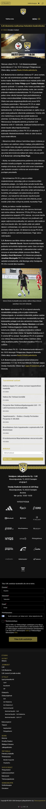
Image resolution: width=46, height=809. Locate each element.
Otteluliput (6, 3)
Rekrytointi (5, 776)
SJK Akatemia (6, 670)
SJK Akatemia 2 (8, 705)
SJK (3, 667)
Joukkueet (6, 665)
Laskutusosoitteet (8, 773)
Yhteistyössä (6, 757)
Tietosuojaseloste (8, 779)
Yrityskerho (6, 763)
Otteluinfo (5, 692)
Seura (4, 736)
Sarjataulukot (7, 728)
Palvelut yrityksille (8, 753)
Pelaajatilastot (7, 731)
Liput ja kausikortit (8, 679)
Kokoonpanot (6, 722)
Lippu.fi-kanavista (32, 366)
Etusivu (5, 655)
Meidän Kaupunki (8, 760)
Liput (4, 682)
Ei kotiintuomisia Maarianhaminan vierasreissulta (22, 438)
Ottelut (5, 677)
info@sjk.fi (23, 482)
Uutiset (16, 30)
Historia (4, 738)
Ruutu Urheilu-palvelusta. (27, 70)
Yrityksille (6, 751)
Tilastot (4, 725)
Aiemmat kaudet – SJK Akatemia (15, 714)
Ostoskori (5, 788)
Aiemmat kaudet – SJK (12, 711)
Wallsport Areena (7, 744)
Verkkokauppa (32, 3)
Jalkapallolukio (7, 747)
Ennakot (10, 30)
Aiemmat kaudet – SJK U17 (13, 717)
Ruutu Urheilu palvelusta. (27, 355)
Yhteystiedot (7, 767)
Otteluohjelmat (7, 696)
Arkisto (4, 661)
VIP (4, 689)
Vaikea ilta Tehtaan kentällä (14, 397)
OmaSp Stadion (7, 741)
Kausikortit (6, 685)
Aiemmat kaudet (8, 708)
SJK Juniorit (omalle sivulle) (11, 673)
